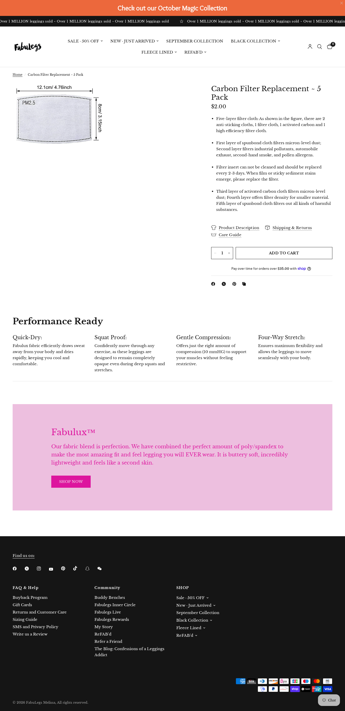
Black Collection (253, 41)
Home (17, 75)
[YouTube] (54, 569)
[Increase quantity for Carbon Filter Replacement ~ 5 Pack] (229, 253)
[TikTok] (78, 568)
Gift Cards (22, 604)
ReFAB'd (193, 52)
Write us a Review (30, 634)
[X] (225, 284)
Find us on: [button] (24, 555)
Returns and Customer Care (40, 612)
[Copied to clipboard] (245, 284)
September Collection (194, 41)
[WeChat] (103, 568)
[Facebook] (214, 284)
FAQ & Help (26, 588)
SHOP (182, 588)
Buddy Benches (109, 597)
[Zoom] (93, 92)
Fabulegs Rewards (111, 619)
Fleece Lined (157, 52)
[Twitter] (30, 568)
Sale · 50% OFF (83, 41)
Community (107, 588)
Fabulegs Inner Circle (115, 604)
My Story (103, 626)
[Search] (320, 47)
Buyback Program (30, 597)
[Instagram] (42, 568)
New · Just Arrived (132, 41)
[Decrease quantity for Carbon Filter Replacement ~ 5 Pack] (215, 253)
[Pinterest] (235, 284)
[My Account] (310, 47)
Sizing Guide (25, 619)
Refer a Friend (108, 641)
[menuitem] (85, 41)
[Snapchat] (90, 568)
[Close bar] (342, 3)
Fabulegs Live (107, 612)
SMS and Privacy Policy (35, 626)
